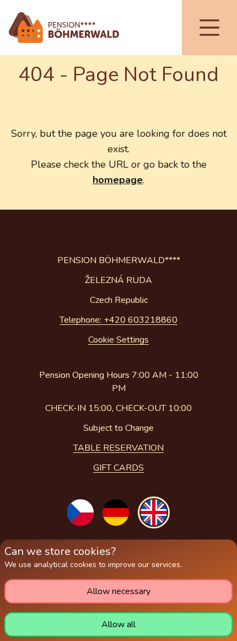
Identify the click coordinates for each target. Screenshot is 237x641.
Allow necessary (118, 591)
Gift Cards (118, 468)
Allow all (118, 624)
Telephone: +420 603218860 (118, 320)
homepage (118, 179)
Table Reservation (118, 448)
